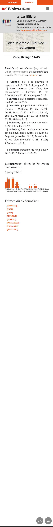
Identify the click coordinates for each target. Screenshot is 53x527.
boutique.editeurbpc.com (34, 30)
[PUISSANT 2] (12, 226)
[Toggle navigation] (47, 8)
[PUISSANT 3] (12, 230)
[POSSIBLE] (11, 219)
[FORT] (10, 209)
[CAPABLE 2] (12, 206)
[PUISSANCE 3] (13, 223)
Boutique (12, 2)
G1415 (33, 75)
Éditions (29, 2)
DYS (39, 520)
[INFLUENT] (12, 216)
